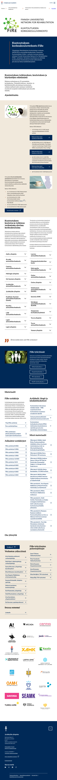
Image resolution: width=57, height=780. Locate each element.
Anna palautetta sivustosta (11, 756)
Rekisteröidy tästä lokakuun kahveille (37, 152)
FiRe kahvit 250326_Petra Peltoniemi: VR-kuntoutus (38, 454)
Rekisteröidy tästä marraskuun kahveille (38, 167)
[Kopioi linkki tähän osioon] (51, 75)
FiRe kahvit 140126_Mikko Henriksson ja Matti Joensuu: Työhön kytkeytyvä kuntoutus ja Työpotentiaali (39, 477)
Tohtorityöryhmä (37, 367)
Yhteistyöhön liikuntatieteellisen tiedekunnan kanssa (35, 8)
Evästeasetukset (8, 760)
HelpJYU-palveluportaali (10, 748)
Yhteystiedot (8, 746)
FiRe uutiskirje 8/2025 (11, 465)
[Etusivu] (8, 3)
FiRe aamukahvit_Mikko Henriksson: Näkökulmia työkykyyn (37, 493)
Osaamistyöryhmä (37, 372)
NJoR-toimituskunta (38, 382)
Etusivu (3, 8)
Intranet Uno (35, 775)
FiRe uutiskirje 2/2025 (11, 475)
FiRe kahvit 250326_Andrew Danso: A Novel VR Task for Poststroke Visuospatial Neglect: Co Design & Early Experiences (38, 462)
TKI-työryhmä (36, 377)
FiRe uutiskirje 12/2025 (12, 459)
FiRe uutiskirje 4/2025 (11, 471)
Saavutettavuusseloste (25, 775)
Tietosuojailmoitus (14, 775)
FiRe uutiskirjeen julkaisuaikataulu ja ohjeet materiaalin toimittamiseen (13, 433)
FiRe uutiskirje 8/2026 (11, 446)
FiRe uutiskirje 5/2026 (11, 449)
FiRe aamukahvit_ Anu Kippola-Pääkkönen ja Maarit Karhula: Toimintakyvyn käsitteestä (39, 485)
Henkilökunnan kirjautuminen (16, 776)
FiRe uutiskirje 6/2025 (11, 468)
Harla (21, 200)
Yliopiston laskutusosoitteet (11, 753)
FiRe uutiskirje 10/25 (11, 462)
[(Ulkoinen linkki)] (12, 625)
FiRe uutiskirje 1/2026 (11, 455)
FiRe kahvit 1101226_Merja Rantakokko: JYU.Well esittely (39, 470)
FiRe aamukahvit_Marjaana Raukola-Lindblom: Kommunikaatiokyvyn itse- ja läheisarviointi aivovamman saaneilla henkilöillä (39, 515)
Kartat (12, 746)
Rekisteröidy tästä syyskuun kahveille (37, 137)
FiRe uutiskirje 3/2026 (11, 452)
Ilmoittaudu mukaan (13, 210)
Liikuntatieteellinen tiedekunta (12, 8)
